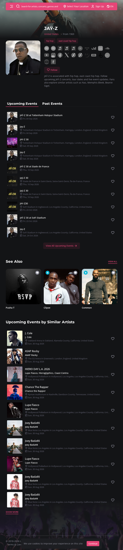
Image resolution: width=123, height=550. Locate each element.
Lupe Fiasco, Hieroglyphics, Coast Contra (46, 373)
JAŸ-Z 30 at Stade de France (34, 166)
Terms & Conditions (17, 544)
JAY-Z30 (24, 203)
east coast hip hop (67, 40)
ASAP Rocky (32, 351)
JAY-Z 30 (24, 139)
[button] (11, 6)
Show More (12, 511)
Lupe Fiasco (32, 405)
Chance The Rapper (37, 387)
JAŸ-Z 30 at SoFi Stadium (33, 217)
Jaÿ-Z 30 (24, 177)
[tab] (22, 103)
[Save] (113, 117)
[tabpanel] (61, 180)
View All (112, 261)
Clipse (47, 307)
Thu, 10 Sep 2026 (30, 169)
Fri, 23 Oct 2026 (29, 221)
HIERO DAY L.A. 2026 (37, 369)
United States (51, 34)
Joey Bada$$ (32, 423)
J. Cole (28, 333)
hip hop (49, 40)
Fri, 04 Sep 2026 (29, 118)
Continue (93, 543)
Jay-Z (22, 126)
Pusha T (10, 307)
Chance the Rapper (35, 390)
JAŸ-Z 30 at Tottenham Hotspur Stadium (41, 115)
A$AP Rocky (31, 355)
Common (87, 307)
